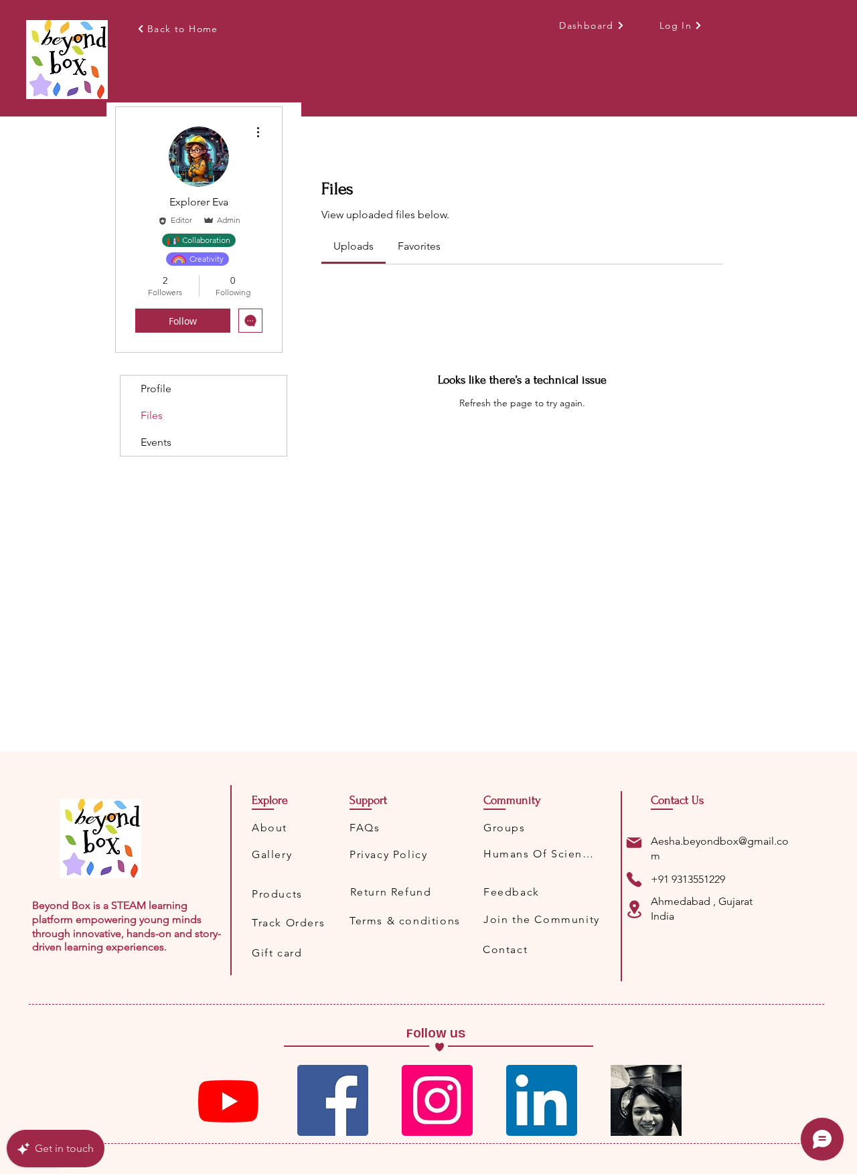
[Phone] (634, 879)
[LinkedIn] (541, 1100)
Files (152, 415)
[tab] (353, 246)
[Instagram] (437, 1100)
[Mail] (634, 842)
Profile (156, 388)
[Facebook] (332, 1100)
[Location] (634, 909)
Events (156, 442)
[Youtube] (228, 1100)
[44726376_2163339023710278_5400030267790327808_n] (646, 1100)
